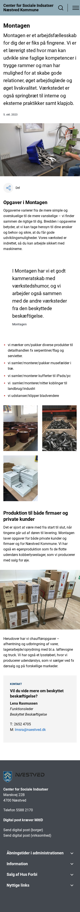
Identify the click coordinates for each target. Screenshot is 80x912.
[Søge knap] (60, 7)
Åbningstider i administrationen (35, 853)
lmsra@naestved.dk (30, 730)
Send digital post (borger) (23, 830)
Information (17, 863)
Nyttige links (18, 885)
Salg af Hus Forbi (22, 874)
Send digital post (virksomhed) (27, 835)
